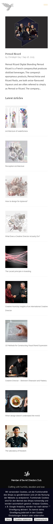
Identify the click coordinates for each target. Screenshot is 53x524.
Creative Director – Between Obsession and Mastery (26, 380)
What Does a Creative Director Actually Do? (22, 236)
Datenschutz (41, 519)
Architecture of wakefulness (16, 131)
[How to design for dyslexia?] (16, 187)
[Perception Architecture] (16, 152)
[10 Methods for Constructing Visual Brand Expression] (16, 331)
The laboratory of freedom (15, 451)
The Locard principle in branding (18, 271)
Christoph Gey (14, 57)
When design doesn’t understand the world (22, 415)
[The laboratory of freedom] (16, 437)
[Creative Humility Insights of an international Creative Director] (16, 292)
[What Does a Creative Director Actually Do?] (16, 222)
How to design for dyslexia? (16, 201)
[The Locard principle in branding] (16, 257)
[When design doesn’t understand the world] (16, 402)
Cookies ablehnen (23, 519)
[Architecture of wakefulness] (16, 117)
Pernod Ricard (13, 53)
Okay (8, 519)
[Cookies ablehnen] (49, 506)
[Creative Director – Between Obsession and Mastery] (16, 367)
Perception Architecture (14, 166)
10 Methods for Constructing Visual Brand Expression (26, 345)
